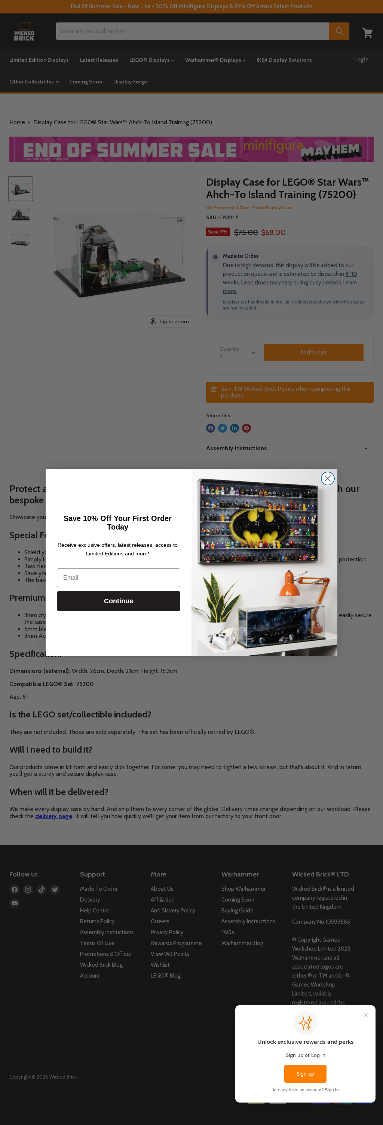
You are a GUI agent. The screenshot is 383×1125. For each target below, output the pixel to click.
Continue (118, 601)
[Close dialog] (327, 478)
